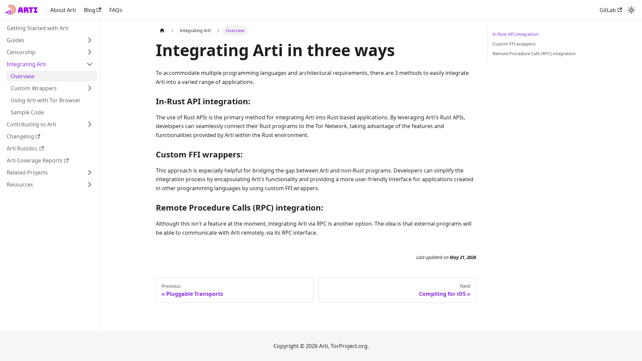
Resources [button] (20, 184)
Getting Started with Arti (38, 28)
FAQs (115, 10)
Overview (22, 76)
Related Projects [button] (27, 172)
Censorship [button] (21, 52)
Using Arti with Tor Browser (46, 100)
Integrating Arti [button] (26, 64)
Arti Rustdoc (22, 148)
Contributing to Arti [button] (31, 124)
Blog (89, 10)
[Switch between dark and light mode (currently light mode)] (631, 10)
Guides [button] (15, 40)
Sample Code (27, 112)
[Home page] (162, 30)
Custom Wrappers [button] (34, 88)
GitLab (608, 10)
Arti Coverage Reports (35, 160)
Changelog (20, 136)
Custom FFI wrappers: (514, 44)
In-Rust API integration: (516, 34)
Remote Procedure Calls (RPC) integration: (534, 53)
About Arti (63, 10)
